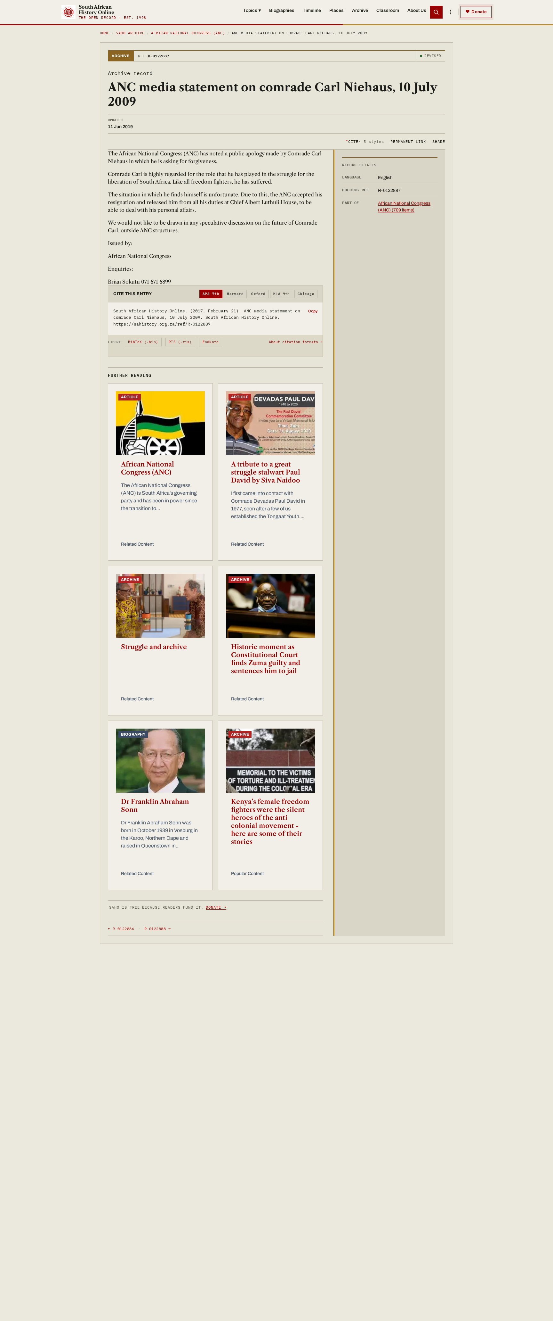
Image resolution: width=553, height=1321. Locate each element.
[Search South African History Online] (436, 12)
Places (336, 10)
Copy (312, 311)
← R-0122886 (121, 928)
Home (104, 33)
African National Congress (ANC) (188, 33)
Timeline (312, 10)
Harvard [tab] (235, 294)
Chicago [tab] (306, 294)
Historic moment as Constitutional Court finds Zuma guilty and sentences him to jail (265, 659)
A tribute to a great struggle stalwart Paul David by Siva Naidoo (265, 472)
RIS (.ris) (180, 342)
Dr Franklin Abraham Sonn (155, 805)
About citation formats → (296, 342)
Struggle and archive (154, 647)
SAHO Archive (130, 33)
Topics (252, 10)
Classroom (387, 10)
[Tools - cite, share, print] (450, 12)
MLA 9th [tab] (281, 294)
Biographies (281, 10)
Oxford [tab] (258, 294)
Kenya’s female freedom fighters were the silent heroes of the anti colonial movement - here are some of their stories (270, 822)
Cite (365, 141)
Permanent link (408, 141)
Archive (360, 10)
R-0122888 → (157, 928)
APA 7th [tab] (211, 294)
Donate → (216, 907)
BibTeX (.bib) (143, 342)
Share (438, 141)
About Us (416, 10)
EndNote (211, 342)
